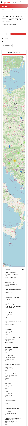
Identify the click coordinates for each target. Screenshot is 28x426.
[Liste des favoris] (18, 2)
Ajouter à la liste (6, 45)
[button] (9, 146)
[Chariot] (20, 2)
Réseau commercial (14, 52)
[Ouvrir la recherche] (13, 2)
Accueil (3, 9)
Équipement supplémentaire (11, 9)
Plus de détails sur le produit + (9, 24)
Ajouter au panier (18, 34)
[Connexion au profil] (16, 2)
